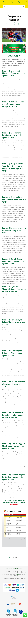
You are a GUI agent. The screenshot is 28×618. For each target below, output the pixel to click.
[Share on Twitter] (15, 557)
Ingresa (13, 2)
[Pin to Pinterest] (16, 557)
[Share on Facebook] (13, 557)
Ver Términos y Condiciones (14, 568)
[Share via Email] (18, 557)
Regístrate (20, 2)
